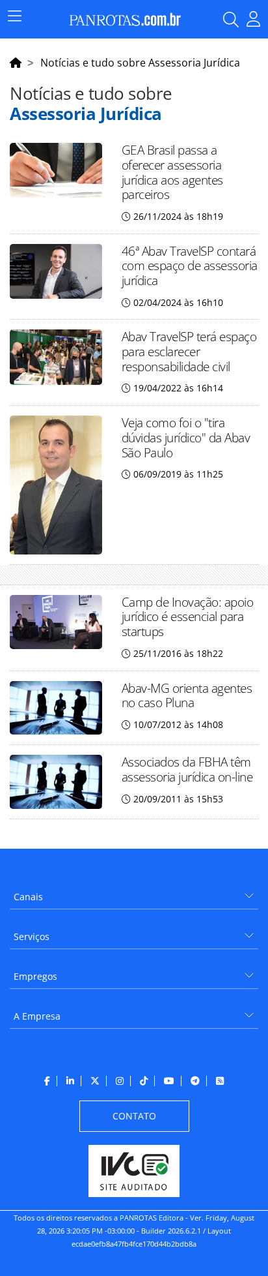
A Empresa (37, 1016)
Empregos (35, 976)
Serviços (31, 936)
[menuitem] (134, 892)
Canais (28, 896)
